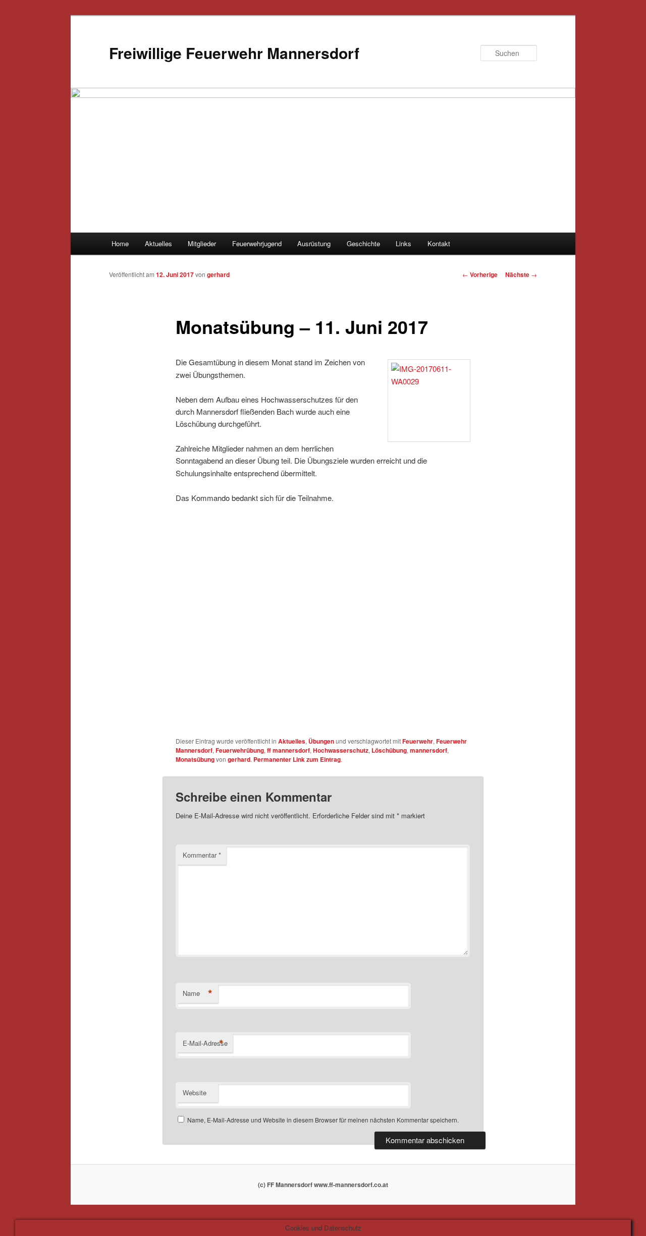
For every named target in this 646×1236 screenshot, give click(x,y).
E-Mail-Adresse (205, 1043)
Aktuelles (158, 243)
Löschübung (389, 750)
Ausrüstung (314, 243)
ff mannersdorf (288, 750)
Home (120, 243)
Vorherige (480, 274)
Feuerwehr (417, 741)
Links (403, 243)
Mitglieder (202, 243)
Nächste (521, 274)
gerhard (218, 274)
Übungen (321, 741)
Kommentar (202, 855)
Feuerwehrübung (240, 750)
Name (197, 993)
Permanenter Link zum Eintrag (297, 759)
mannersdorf (428, 750)
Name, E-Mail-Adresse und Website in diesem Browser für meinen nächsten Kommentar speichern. (323, 1119)
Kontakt (438, 243)
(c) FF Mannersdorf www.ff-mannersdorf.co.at (323, 1184)
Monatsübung (195, 759)
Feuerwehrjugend (257, 243)
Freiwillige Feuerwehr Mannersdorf (234, 53)
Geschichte (363, 243)
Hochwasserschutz (340, 750)
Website (194, 1092)
